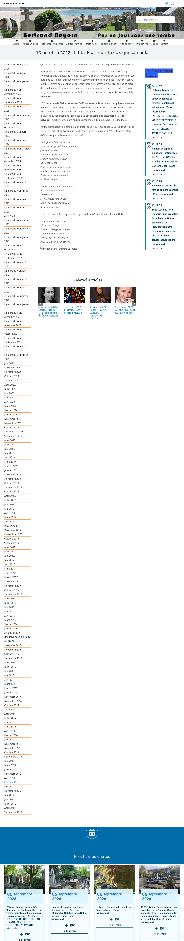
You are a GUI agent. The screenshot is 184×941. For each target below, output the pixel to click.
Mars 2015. (10, 683)
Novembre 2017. (13, 534)
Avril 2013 (9, 778)
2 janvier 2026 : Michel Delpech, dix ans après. (125, 309)
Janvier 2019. (11, 470)
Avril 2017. (9, 564)
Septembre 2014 (13, 709)
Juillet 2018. (10, 500)
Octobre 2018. (11, 491)
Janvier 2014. (11, 739)
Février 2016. (11, 624)
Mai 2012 (9, 795)
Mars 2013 (10, 765)
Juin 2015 (9, 671)
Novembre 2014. (13, 701)
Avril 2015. (9, 679)
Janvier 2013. (11, 769)
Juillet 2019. (10, 444)
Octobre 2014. (11, 705)
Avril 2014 (9, 730)
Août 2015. (10, 662)
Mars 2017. (10, 568)
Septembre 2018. (13, 487)
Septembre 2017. (13, 543)
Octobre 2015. (11, 654)
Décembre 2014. (13, 696)
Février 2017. (11, 573)
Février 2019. (11, 466)
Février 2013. (11, 786)
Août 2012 (9, 807)
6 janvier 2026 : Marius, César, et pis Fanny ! (74, 309)
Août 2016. (10, 598)
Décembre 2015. (13, 645)
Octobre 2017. (11, 538)
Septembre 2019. (13, 436)
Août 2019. (10, 440)
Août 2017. (10, 547)
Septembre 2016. (13, 594)
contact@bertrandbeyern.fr (15, 3)
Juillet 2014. (10, 718)
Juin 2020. (9, 393)
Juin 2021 (9, 363)
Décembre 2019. (13, 418)
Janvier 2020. (11, 414)
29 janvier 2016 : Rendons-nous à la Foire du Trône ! (17, 637)
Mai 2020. (9, 397)
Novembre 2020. (13, 371)
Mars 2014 (10, 726)
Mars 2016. (10, 619)
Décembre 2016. (13, 581)
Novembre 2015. (13, 649)
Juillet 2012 (10, 803)
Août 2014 (9, 713)
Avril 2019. (9, 457)
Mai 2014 (9, 722)
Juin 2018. (9, 504)
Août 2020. (10, 384)
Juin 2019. (9, 448)
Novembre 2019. (13, 423)
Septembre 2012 (13, 812)
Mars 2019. (10, 461)
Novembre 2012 (13, 790)
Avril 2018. (9, 513)
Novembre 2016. (13, 585)
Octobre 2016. (11, 590)
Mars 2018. (10, 517)
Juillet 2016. (10, 602)
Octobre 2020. (11, 376)
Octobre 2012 (11, 782)
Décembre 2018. (13, 474)
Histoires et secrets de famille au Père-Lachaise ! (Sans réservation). (165, 190)
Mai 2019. (9, 453)
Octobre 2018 (11, 483)
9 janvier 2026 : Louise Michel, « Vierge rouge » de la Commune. (48, 311)
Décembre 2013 (12, 743)
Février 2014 (11, 735)
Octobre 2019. (11, 427)
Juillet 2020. (10, 388)
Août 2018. (10, 495)
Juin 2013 (9, 761)
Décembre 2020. (13, 367)
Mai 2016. (9, 611)
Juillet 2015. (10, 666)
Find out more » (159, 137)
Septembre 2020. (13, 380)
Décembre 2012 (12, 773)
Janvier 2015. (11, 692)
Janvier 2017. (11, 577)
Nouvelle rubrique (14, 431)
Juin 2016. (9, 607)
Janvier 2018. (11, 525)
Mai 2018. (9, 508)
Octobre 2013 (11, 752)
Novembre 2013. (13, 748)
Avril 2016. (9, 615)
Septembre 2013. (13, 756)
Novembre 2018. (13, 478)
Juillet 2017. (10, 551)
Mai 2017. (9, 560)
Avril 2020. (9, 401)
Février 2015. (11, 688)
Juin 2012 (9, 799)
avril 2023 (9, 216)
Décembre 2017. (13, 530)
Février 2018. (11, 521)
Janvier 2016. (11, 628)
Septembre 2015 (13, 658)
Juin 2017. (9, 555)
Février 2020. (11, 410)
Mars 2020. (10, 406)
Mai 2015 (9, 675)
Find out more (69, 930)
